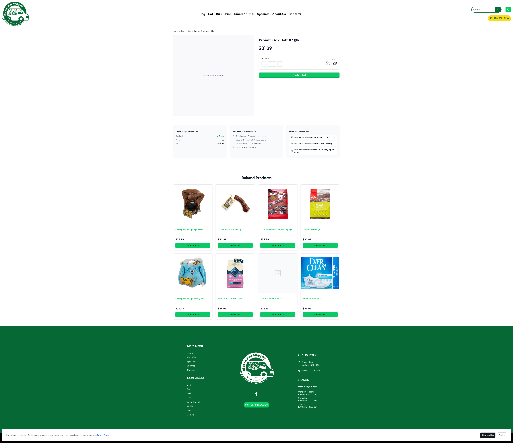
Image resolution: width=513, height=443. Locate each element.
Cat (210, 14)
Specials (263, 14)
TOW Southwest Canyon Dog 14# (276, 229)
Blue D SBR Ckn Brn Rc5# (230, 298)
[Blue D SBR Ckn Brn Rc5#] (235, 273)
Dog (202, 14)
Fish (228, 14)
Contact (295, 14)
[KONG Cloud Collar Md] (277, 273)
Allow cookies (488, 435)
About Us (279, 14)
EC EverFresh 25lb (311, 298)
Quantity (265, 58)
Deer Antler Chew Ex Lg (229, 229)
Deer (189, 410)
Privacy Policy (103, 435)
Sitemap (191, 365)
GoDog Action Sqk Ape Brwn (189, 229)
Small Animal (244, 14)
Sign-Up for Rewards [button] (256, 405)
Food (189, 31)
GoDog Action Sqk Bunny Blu (189, 298)
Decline (502, 435)
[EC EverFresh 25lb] (320, 273)
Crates (190, 414)
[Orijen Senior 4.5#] (320, 204)
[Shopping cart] (508, 9)
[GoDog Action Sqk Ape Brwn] (192, 204)
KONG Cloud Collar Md (271, 298)
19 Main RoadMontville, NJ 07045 (310, 363)
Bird (219, 14)
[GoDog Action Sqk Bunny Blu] (192, 273)
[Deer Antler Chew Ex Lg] (235, 204)
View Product (193, 245)
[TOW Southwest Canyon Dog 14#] (277, 204)
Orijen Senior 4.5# (311, 229)
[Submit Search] (498, 10)
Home (175, 31)
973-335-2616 (314, 371)
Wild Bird (191, 406)
